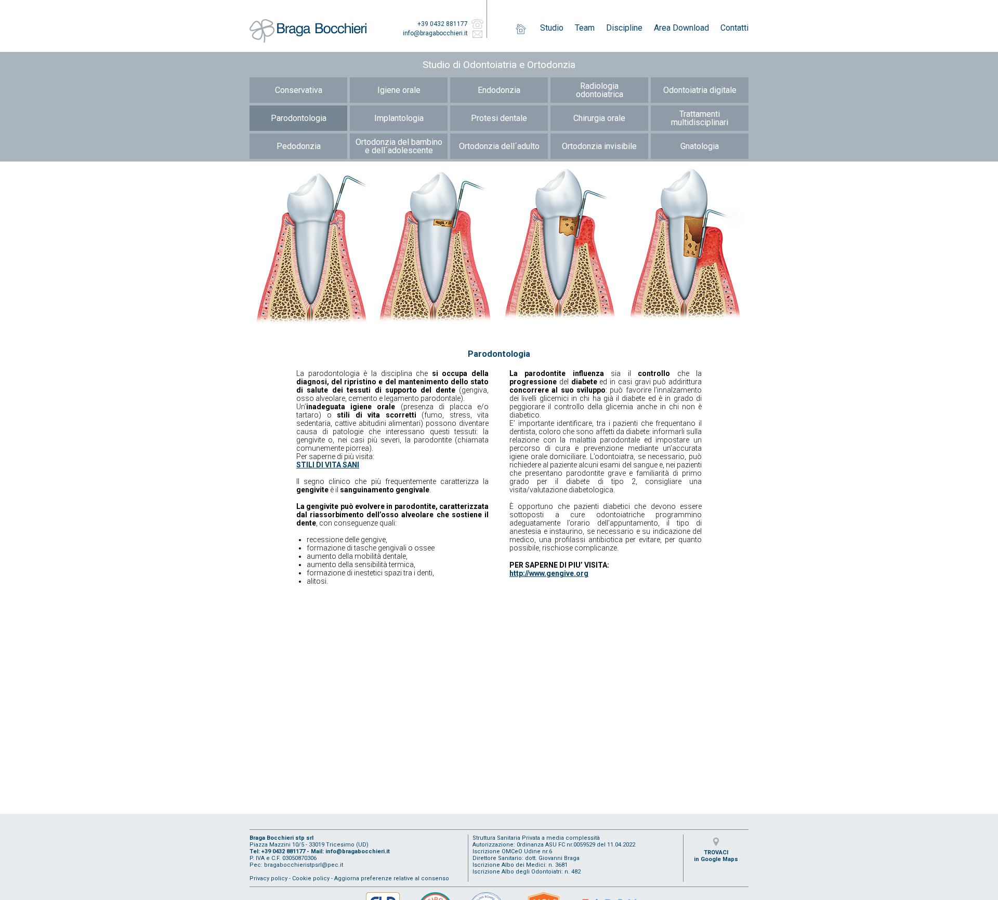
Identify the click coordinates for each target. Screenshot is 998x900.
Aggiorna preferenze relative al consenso (391, 878)
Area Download (681, 28)
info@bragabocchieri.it (435, 33)
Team (585, 28)
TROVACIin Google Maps (716, 856)
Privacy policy (268, 878)
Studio (551, 28)
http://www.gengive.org (548, 573)
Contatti (734, 28)
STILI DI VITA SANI (327, 465)
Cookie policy (311, 878)
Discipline (624, 28)
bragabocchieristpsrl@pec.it (303, 865)
